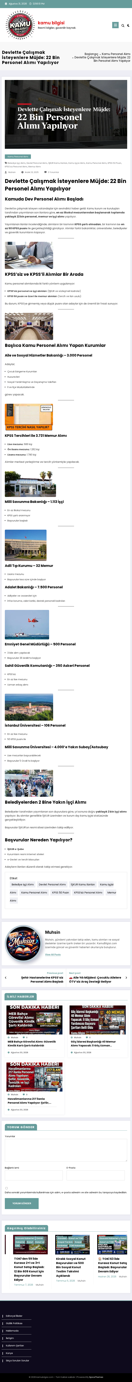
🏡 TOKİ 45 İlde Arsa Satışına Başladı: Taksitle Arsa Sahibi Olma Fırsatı (88, 1265)
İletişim (10, 1337)
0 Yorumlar (53, 172)
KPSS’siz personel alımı (16, 166)
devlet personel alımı (37, 163)
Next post (75, 973)
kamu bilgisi (51, 23)
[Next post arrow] (126, 977)
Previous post (55, 973)
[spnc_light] (128, 25)
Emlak (78, 1238)
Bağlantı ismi (12, 1167)
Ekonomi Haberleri (42, 1238)
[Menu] (115, 25)
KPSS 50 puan (114, 163)
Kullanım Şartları (15, 1344)
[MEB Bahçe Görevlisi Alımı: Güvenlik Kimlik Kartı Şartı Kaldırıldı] (34, 1019)
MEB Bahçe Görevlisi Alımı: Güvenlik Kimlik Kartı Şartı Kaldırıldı (32, 1043)
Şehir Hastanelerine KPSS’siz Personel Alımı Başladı (42, 980)
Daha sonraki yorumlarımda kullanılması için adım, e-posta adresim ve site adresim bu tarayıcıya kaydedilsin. (66, 1192)
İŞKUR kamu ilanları (57, 163)
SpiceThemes (96, 1376)
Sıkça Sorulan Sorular (17, 1359)
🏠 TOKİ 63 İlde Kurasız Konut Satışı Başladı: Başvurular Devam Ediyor (46, 1265)
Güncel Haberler (91, 1238)
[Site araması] (123, 25)
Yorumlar (10, 1136)
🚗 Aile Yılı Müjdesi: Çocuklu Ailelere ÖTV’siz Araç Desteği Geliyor (95, 980)
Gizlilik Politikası (14, 1322)
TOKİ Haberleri (10, 1245)
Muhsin (12, 172)
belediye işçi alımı (16, 163)
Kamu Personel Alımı (18, 156)
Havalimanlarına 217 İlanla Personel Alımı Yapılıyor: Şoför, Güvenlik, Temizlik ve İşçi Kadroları (31, 1101)
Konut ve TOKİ (9, 1238)
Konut (57, 1238)
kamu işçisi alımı (76, 163)
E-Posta (71, 1167)
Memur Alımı (34, 166)
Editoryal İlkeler (14, 1314)
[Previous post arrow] (6, 977)
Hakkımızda (12, 1329)
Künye (9, 1352)
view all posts (53, 954)
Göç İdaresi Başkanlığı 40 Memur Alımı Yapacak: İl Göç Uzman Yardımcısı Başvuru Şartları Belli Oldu (93, 1044)
